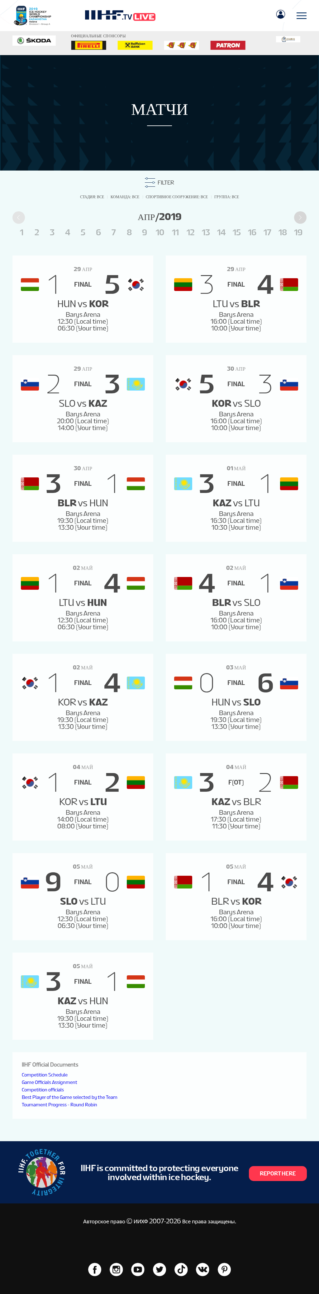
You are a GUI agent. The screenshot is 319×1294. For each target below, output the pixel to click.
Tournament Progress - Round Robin (59, 1104)
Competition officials (43, 1089)
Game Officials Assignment (49, 1082)
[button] (300, 217)
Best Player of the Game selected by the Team (69, 1097)
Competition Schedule (45, 1074)
